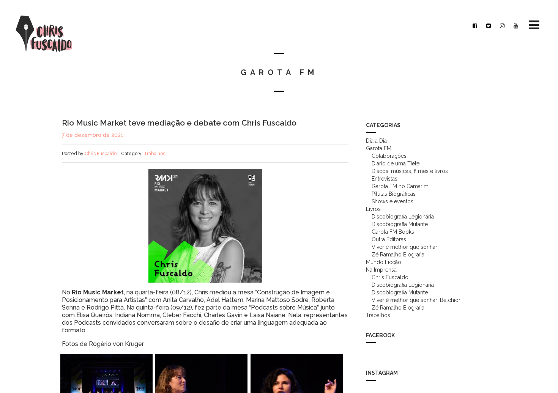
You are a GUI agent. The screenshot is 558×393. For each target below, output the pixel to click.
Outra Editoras (389, 239)
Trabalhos (154, 153)
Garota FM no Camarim (400, 186)
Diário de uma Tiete (395, 163)
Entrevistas (384, 179)
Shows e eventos (392, 201)
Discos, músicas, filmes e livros (410, 171)
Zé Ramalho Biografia (398, 255)
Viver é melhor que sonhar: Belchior (416, 300)
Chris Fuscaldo (101, 153)
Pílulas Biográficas (394, 194)
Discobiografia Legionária (403, 217)
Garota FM (378, 148)
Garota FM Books (393, 232)
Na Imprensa (381, 270)
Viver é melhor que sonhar (404, 247)
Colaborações (389, 156)
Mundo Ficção (383, 262)
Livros (373, 209)
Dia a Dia (376, 141)
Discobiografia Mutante (400, 224)
